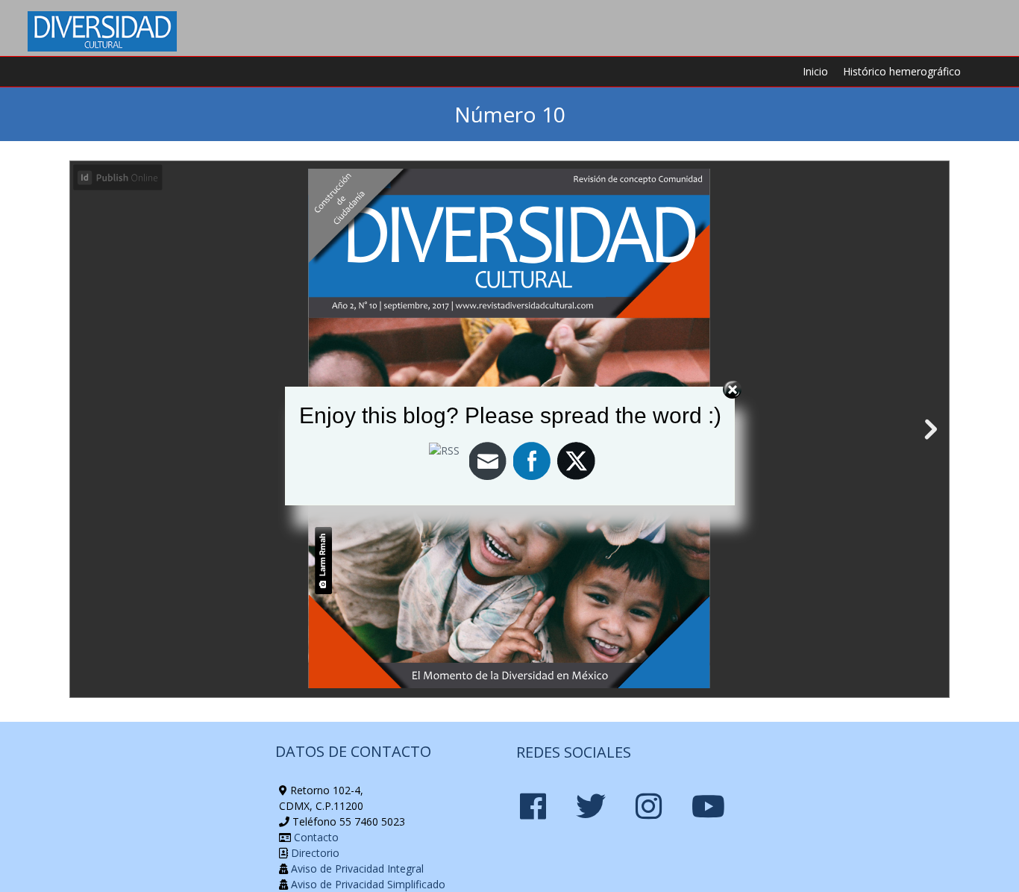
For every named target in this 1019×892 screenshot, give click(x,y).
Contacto (315, 837)
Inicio (815, 71)
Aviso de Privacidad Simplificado (366, 884)
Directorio (313, 853)
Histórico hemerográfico (902, 71)
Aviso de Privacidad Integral (356, 868)
